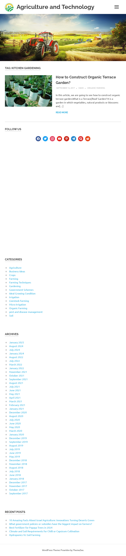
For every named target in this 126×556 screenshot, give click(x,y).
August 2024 (16, 346)
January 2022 (16, 368)
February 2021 (17, 404)
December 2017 (18, 482)
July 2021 (14, 386)
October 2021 (16, 375)
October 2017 (16, 489)
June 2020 (15, 423)
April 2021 (15, 397)
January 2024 (16, 353)
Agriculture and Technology (55, 6)
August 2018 (16, 467)
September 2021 (18, 379)
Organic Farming (96, 88)
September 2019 (18, 441)
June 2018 (15, 474)
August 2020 (16, 415)
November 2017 (18, 485)
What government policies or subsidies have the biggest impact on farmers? (50, 523)
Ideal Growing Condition (22, 293)
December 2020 (18, 412)
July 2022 (14, 360)
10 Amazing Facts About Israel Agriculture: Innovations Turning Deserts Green (51, 520)
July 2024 (14, 349)
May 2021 (14, 393)
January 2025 (16, 342)
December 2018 (18, 460)
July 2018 (14, 471)
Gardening (15, 286)
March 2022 (15, 364)
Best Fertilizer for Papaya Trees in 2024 (30, 527)
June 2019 (15, 452)
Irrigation (14, 297)
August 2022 (16, 357)
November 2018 (18, 463)
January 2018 (16, 478)
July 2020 (14, 419)
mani (81, 88)
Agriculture (15, 267)
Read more (62, 112)
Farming (13, 278)
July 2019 (14, 449)
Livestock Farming (19, 300)
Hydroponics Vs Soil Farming (24, 534)
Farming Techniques (20, 282)
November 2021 (18, 371)
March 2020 (15, 430)
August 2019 (16, 445)
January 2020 (16, 434)
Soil (11, 315)
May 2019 (14, 456)
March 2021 (15, 401)
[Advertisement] (63, 170)
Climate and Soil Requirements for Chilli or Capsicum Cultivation (44, 531)
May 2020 (14, 427)
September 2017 (18, 493)
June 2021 (15, 390)
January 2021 (16, 408)
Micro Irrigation (17, 304)
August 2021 (16, 382)
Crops (12, 274)
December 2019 (18, 438)
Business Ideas (17, 271)
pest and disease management (26, 311)
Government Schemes (21, 289)
